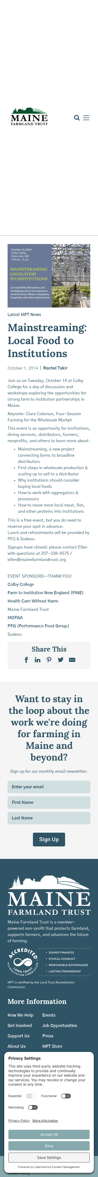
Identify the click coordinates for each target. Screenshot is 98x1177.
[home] (29, 118)
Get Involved (20, 1026)
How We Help (20, 1015)
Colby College (21, 585)
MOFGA (15, 618)
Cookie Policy (19, 1173)
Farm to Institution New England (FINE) (46, 593)
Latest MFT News (24, 315)
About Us (17, 1046)
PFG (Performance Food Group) (38, 626)
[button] (85, 118)
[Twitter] (60, 659)
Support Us (19, 1036)
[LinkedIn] (37, 659)
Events (48, 1015)
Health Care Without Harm (33, 601)
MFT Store (52, 1046)
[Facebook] (26, 659)
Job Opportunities (59, 1026)
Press (47, 1036)
